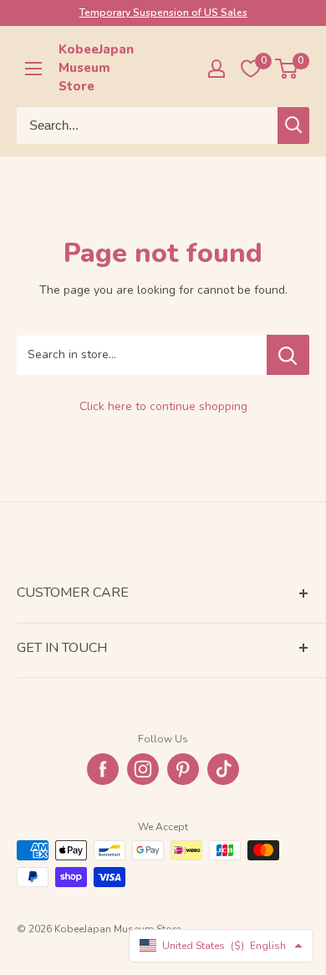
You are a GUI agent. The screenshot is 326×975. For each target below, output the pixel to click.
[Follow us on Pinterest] (183, 769)
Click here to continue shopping (163, 406)
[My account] (216, 68)
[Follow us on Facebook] (103, 769)
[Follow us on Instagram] (143, 769)
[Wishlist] (251, 68)
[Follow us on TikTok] (223, 769)
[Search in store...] (288, 355)
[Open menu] (33, 68)
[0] (287, 69)
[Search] (293, 125)
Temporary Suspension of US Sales (163, 12)
